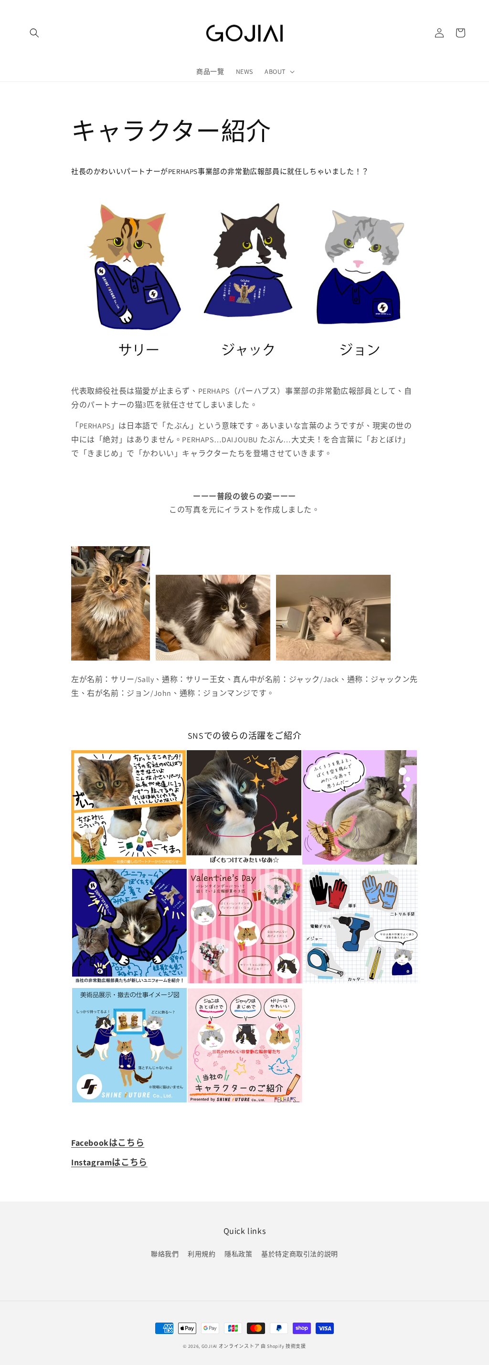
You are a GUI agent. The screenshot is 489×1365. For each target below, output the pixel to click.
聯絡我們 (165, 1254)
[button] (34, 32)
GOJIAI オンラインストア (231, 1346)
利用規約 (201, 1254)
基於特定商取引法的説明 (299, 1254)
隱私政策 (238, 1254)
